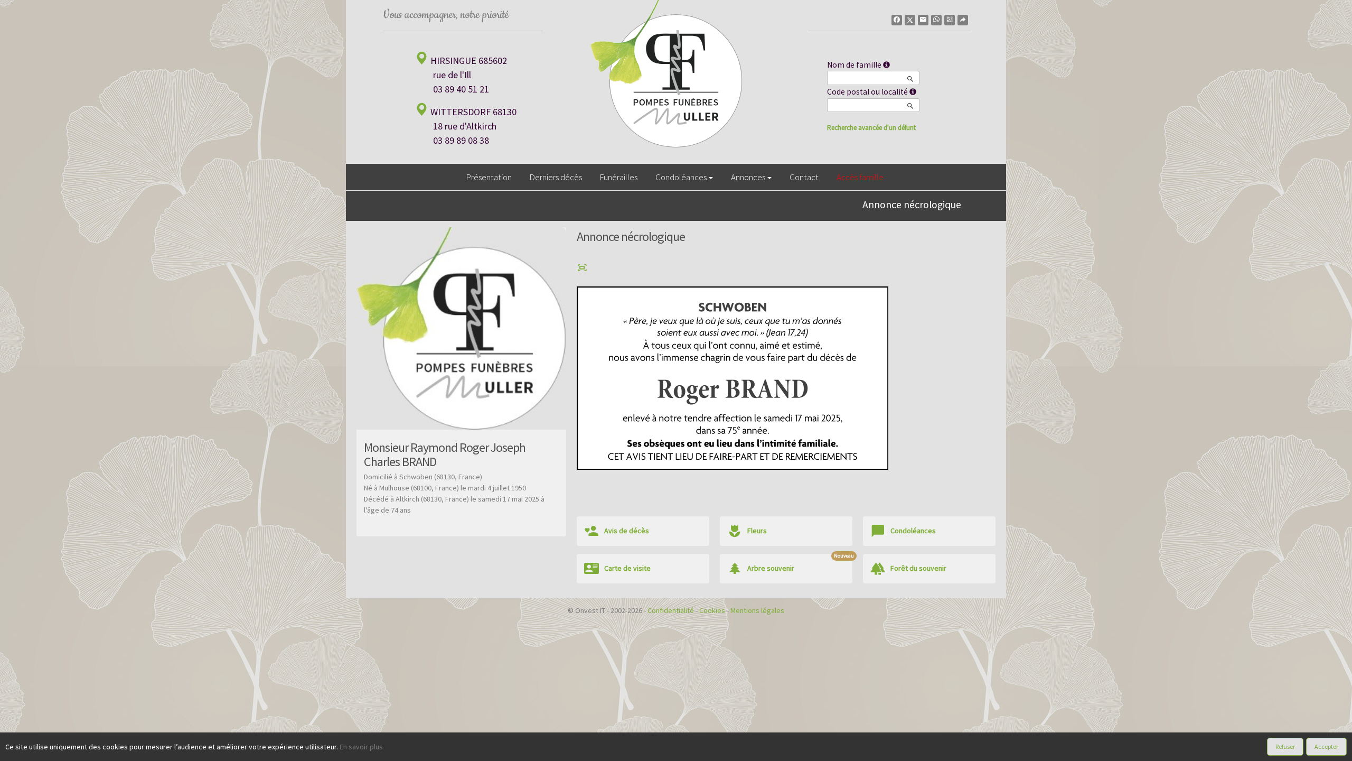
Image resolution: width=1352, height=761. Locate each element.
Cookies (712, 610)
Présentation (489, 177)
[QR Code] (949, 20)
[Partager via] (962, 20)
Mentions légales (757, 610)
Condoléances (681, 177)
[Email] (923, 20)
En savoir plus (361, 746)
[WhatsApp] (936, 20)
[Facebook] (896, 20)
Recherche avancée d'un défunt (871, 127)
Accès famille (860, 177)
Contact (804, 177)
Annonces (748, 177)
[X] (910, 20)
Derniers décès (556, 177)
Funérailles (618, 177)
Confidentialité (670, 610)
